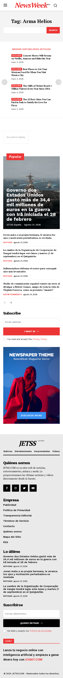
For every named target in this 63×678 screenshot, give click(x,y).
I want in (29, 331)
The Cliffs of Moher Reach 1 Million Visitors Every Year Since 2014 (31, 87)
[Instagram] (15, 488)
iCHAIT (8, 641)
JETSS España (13, 225)
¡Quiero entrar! (29, 623)
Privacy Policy (40, 339)
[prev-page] (4, 82)
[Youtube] (33, 488)
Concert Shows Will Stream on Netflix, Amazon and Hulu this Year (31, 57)
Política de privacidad (40, 631)
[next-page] (58, 82)
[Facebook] (6, 488)
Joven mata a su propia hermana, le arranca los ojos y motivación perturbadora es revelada (29, 236)
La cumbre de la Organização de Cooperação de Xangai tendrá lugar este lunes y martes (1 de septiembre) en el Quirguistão (29, 253)
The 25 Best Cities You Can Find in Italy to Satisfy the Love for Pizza (31, 102)
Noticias (7, 242)
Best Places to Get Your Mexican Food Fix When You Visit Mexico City (29, 72)
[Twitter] (24, 488)
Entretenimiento (12, 294)
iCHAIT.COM (33, 659)
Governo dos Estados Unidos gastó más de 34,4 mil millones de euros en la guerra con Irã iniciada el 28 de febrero (31, 204)
